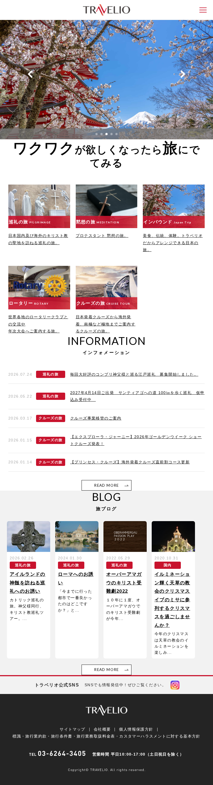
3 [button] (106, 134)
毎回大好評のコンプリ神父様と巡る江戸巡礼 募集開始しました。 (134, 374)
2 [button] (101, 134)
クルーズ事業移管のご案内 (95, 418)
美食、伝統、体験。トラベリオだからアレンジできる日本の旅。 (173, 242)
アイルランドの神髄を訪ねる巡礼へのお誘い (27, 583)
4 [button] (111, 134)
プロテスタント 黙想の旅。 (102, 235)
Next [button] (182, 74)
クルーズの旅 (50, 418)
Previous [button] (30, 74)
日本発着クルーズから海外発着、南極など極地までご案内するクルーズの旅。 (106, 324)
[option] (106, 79)
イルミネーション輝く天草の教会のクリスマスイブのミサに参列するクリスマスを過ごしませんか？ (172, 600)
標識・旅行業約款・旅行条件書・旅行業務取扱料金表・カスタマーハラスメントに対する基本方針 (106, 736)
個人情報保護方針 (136, 729)
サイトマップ (72, 729)
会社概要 (102, 729)
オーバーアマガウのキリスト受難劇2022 (124, 583)
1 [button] (96, 134)
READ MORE (106, 485)
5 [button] (116, 134)
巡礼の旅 (51, 374)
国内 (168, 565)
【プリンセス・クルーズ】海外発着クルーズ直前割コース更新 (130, 462)
